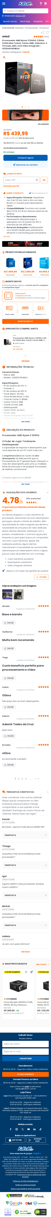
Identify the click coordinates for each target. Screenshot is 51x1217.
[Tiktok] (40, 1129)
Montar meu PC (25, 321)
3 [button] (22, 778)
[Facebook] (10, 1129)
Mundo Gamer (10, 21)
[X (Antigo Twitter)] (22, 1129)
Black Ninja (25, 21)
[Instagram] (16, 1129)
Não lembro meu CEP (11, 186)
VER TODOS (41, 964)
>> (38, 778)
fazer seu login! (27, 813)
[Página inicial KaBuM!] (25, 4)
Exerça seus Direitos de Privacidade (25, 1189)
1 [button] (15, 778)
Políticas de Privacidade (26, 1185)
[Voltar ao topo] (25, 1148)
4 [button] (26, 778)
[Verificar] (14, 1196)
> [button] (35, 778)
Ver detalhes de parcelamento (15, 148)
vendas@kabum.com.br (25, 1089)
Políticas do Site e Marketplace (25, 1181)
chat (27, 1086)
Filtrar (43, 577)
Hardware (37, 21)
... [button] (30, 778)
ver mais (25, 951)
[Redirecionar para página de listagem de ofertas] (25, 115)
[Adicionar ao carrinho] (31, 972)
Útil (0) (10, 623)
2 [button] (18, 778)
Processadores (32, 28)
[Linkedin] (34, 1129)
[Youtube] (28, 1129)
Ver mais (6, 236)
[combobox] (25, 10)
